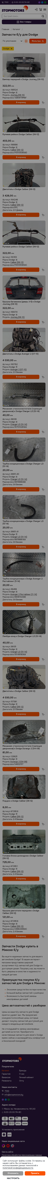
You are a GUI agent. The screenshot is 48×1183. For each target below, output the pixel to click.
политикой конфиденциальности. (18, 1168)
